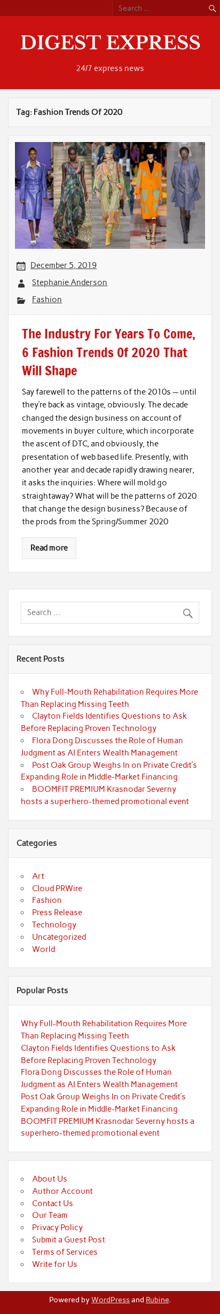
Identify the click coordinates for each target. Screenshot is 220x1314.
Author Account (62, 1191)
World (43, 949)
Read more (49, 548)
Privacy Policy (57, 1227)
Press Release (57, 912)
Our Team (50, 1215)
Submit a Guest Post (68, 1240)
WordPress (110, 1299)
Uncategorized (59, 937)
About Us (49, 1179)
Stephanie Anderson (69, 282)
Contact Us (52, 1203)
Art (38, 876)
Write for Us (54, 1264)
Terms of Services (65, 1252)
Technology (54, 925)
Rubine (157, 1299)
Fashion (47, 299)
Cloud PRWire (57, 888)
